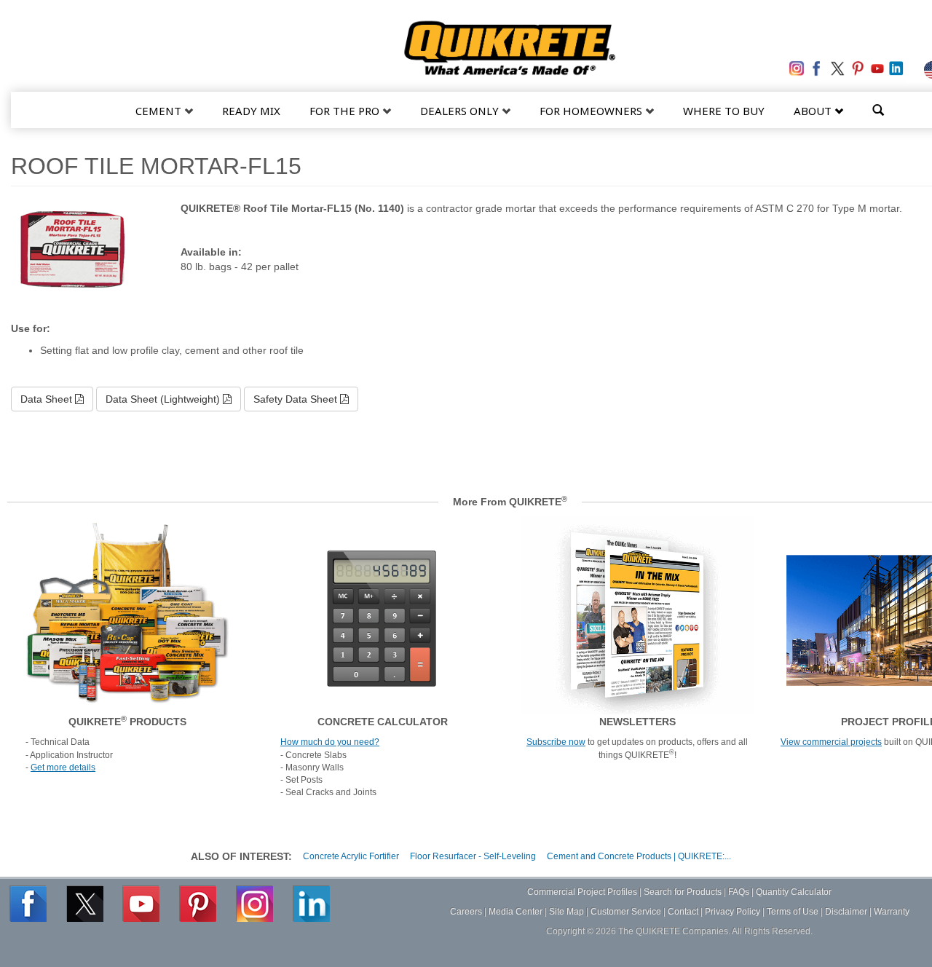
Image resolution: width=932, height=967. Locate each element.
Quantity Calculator (794, 892)
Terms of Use (792, 912)
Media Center (515, 912)
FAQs (738, 892)
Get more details (63, 767)
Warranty (891, 912)
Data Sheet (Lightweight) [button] (164, 399)
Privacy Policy (732, 912)
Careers (466, 912)
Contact (683, 912)
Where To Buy (724, 110)
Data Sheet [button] (47, 399)
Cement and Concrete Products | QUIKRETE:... (639, 856)
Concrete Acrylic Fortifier (351, 856)
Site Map (566, 912)
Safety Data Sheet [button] (296, 399)
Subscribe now (555, 742)
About (814, 110)
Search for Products (683, 892)
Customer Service (626, 912)
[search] (878, 108)
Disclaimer (846, 912)
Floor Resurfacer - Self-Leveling (473, 856)
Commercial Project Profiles (582, 892)
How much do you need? (329, 742)
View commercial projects (831, 742)
